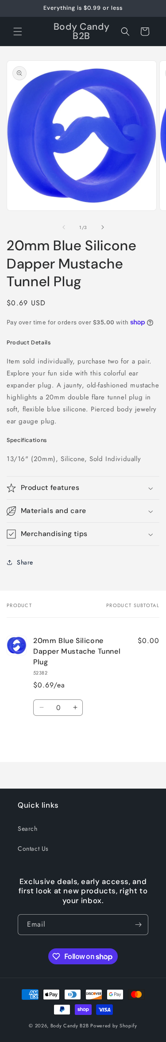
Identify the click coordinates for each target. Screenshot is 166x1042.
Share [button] (25, 562)
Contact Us (33, 848)
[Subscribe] (138, 924)
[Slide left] (63, 227)
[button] (17, 31)
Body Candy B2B (69, 1025)
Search (28, 828)
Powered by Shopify (113, 1025)
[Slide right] (102, 227)
